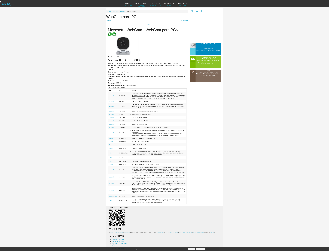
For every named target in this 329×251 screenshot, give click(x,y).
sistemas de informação (185, 232)
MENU (149, 25)
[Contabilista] (7, 3)
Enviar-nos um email (118, 239)
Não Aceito (200, 249)
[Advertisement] (206, 28)
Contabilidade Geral (208, 43)
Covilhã (212, 232)
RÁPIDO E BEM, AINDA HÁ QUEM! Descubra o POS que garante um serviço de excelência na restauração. (208, 74)
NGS (110, 153)
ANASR (109, 11)
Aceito (191, 249)
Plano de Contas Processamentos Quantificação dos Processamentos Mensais (208, 48)
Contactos (115, 246)
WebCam (122, 11)
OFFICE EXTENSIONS (208, 57)
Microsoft (111, 96)
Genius (111, 138)
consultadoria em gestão (171, 232)
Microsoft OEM (113, 196)
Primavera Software (198, 232)
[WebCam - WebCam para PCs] (110, 34)
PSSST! (208, 70)
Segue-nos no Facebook (119, 244)
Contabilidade (119, 232)
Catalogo (115, 11)
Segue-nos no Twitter (118, 241)
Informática (127, 232)
